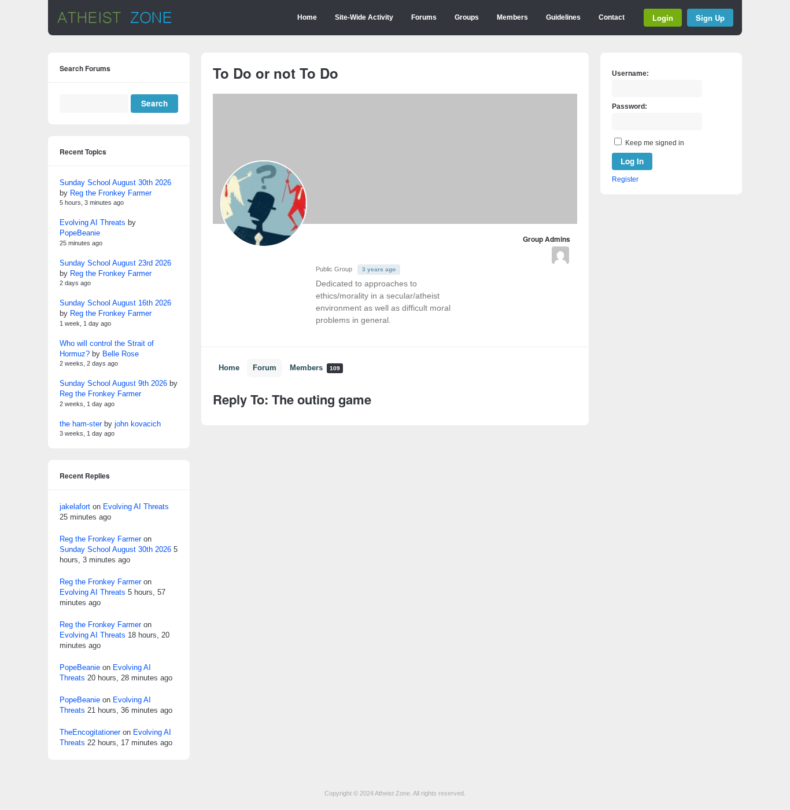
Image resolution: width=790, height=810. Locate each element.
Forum (264, 368)
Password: (629, 106)
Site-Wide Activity (364, 17)
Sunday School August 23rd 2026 (115, 263)
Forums (424, 17)
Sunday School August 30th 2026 (115, 182)
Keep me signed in (654, 142)
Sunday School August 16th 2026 (115, 303)
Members (512, 17)
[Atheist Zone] (114, 21)
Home (307, 17)
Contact (612, 17)
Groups (467, 17)
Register (625, 179)
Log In (632, 161)
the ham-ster (81, 423)
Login (662, 17)
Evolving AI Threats (92, 222)
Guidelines (563, 17)
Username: (630, 73)
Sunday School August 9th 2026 (113, 383)
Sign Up (710, 17)
